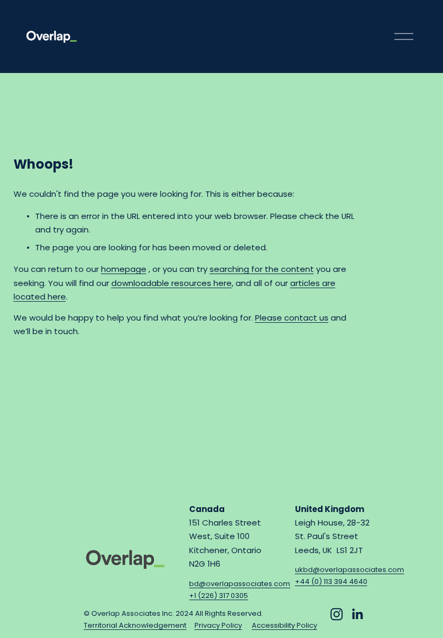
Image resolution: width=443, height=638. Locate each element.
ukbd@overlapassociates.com (349, 569)
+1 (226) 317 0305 (218, 595)
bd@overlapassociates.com (239, 584)
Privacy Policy (218, 625)
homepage (123, 269)
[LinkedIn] (357, 614)
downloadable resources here (171, 283)
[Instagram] (336, 614)
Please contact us (291, 317)
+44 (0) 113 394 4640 (331, 581)
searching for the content (262, 269)
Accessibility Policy (284, 625)
